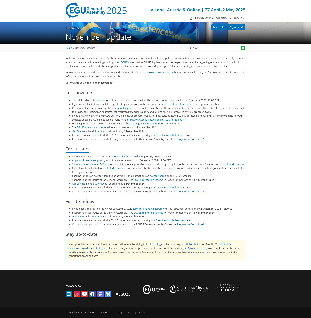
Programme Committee (190, 139)
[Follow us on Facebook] (92, 294)
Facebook (73, 248)
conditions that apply (179, 104)
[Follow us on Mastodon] (100, 294)
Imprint (105, 312)
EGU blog (155, 244)
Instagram (101, 248)
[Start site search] (243, 48)
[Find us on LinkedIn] (69, 294)
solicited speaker (234, 164)
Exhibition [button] (222, 18)
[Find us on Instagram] (77, 294)
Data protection (123, 312)
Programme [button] (203, 18)
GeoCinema (78, 131)
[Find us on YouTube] (84, 294)
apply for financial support (147, 208)
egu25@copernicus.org (194, 248)
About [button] (238, 18)
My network (236, 27)
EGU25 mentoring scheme (91, 127)
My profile (219, 27)
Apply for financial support (87, 160)
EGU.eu (142, 312)
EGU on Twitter (193, 244)
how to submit (158, 175)
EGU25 (125, 62)
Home (69, 47)
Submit (99, 131)
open (101, 100)
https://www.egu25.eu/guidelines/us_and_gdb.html (156, 119)
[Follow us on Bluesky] (108, 294)
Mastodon (225, 244)
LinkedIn (85, 248)
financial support (124, 108)
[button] (190, 47)
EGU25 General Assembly (163, 72)
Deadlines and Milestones (170, 135)
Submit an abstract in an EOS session (92, 164)
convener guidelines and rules (144, 123)
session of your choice (124, 156)
